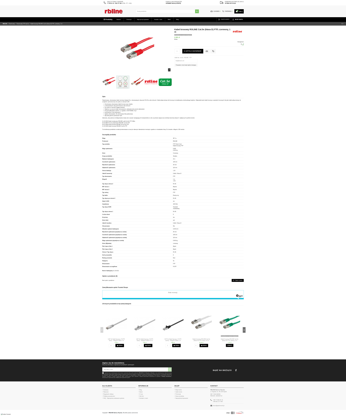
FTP (190, 57)
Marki (141, 392)
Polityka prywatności (109, 396)
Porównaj (228, 11)
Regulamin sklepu (108, 394)
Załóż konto (178, 392)
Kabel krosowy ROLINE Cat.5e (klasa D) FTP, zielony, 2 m (229, 339)
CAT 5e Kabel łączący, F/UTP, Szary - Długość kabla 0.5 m (144, 339)
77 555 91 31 (110, 3)
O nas (141, 394)
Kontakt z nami (143, 398)
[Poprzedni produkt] (342, 24)
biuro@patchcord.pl (218, 405)
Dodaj (121, 345)
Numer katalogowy (107, 270)
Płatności (105, 392)
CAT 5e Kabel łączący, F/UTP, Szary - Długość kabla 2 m (116, 339)
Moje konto (178, 390)
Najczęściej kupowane (181, 398)
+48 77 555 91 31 (218, 400)
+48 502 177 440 (218, 401)
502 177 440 (118, 3)
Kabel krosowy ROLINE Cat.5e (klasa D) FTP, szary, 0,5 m (201, 339)
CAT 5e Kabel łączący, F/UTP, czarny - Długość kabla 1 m (173, 339)
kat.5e (181, 57)
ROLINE (186, 57)
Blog (140, 390)
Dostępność (241, 41)
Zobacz (229, 345)
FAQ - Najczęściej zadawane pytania (113, 398)
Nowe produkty (179, 396)
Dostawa (105, 390)
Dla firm (141, 396)
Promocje (178, 394)
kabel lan (177, 57)
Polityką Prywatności (166, 376)
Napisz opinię (238, 280)
